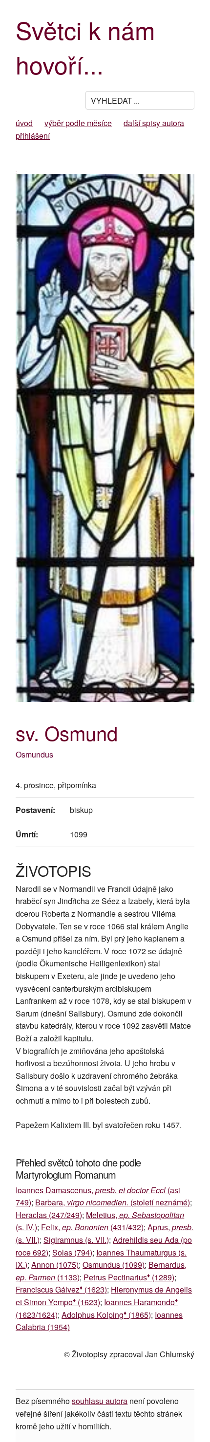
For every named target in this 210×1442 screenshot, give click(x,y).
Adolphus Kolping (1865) (106, 1314)
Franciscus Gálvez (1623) (61, 1289)
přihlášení (33, 135)
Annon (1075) (55, 1264)
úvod (24, 123)
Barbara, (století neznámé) (112, 1202)
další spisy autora (154, 123)
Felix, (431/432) (92, 1227)
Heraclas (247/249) (49, 1214)
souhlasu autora (99, 1400)
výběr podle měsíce (78, 123)
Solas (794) (72, 1252)
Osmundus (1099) (114, 1264)
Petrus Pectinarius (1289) (129, 1277)
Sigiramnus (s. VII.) (76, 1239)
